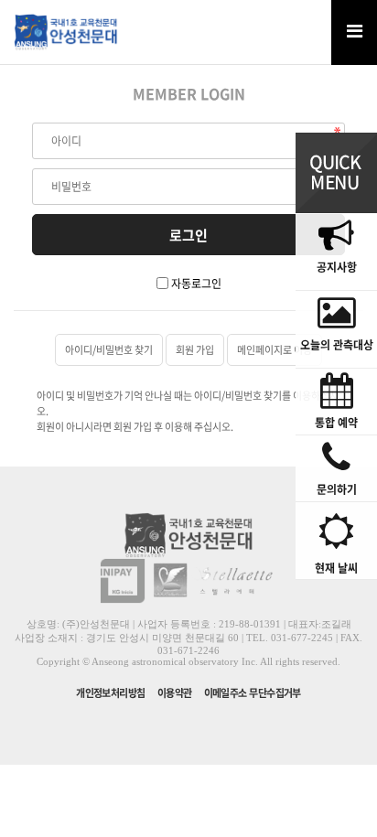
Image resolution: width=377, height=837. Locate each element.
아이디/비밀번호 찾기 (109, 350)
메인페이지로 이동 (274, 350)
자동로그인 (196, 283)
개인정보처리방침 (110, 693)
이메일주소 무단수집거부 (252, 693)
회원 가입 (195, 350)
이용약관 (174, 693)
